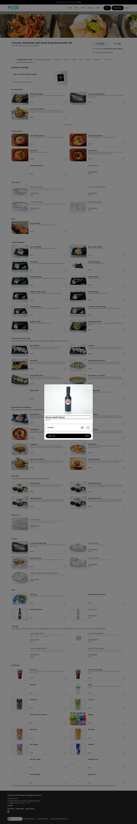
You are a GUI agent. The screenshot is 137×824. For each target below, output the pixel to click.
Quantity (50, 427)
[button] (68, 399)
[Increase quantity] (88, 427)
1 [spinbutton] (85, 428)
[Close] (89, 387)
